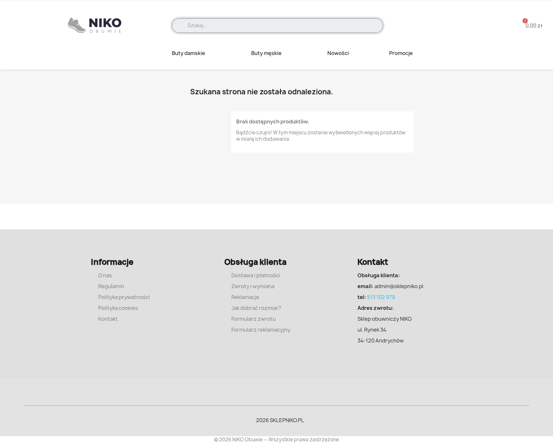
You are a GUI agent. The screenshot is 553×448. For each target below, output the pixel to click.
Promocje (401, 53)
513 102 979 (381, 297)
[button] (530, 25)
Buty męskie (267, 53)
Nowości (338, 53)
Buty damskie (189, 53)
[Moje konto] (484, 25)
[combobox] (282, 25)
